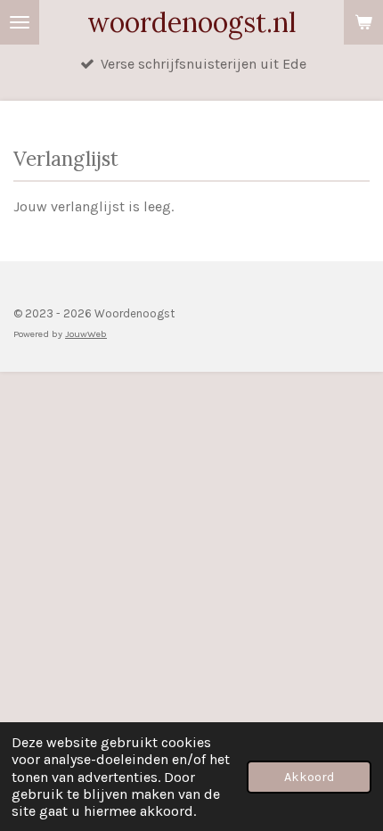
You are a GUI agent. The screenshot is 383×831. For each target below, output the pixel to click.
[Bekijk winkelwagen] (363, 22)
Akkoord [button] (309, 777)
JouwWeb (86, 334)
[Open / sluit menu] (19, 22)
